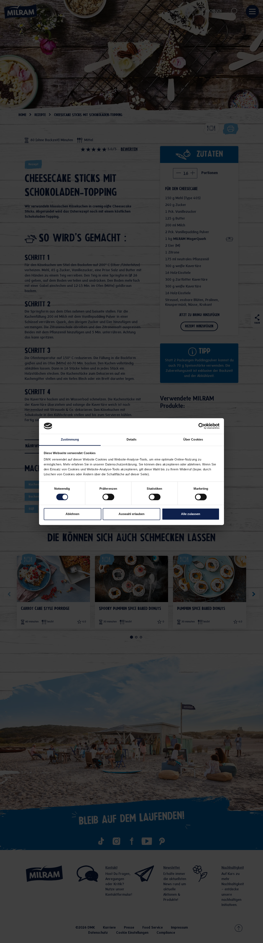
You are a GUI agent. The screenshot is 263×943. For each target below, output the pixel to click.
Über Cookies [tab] (193, 439)
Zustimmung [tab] (70, 439)
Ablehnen (72, 514)
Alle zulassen (190, 514)
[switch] (108, 497)
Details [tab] (132, 439)
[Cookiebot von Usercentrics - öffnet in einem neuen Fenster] (201, 426)
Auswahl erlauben (131, 514)
